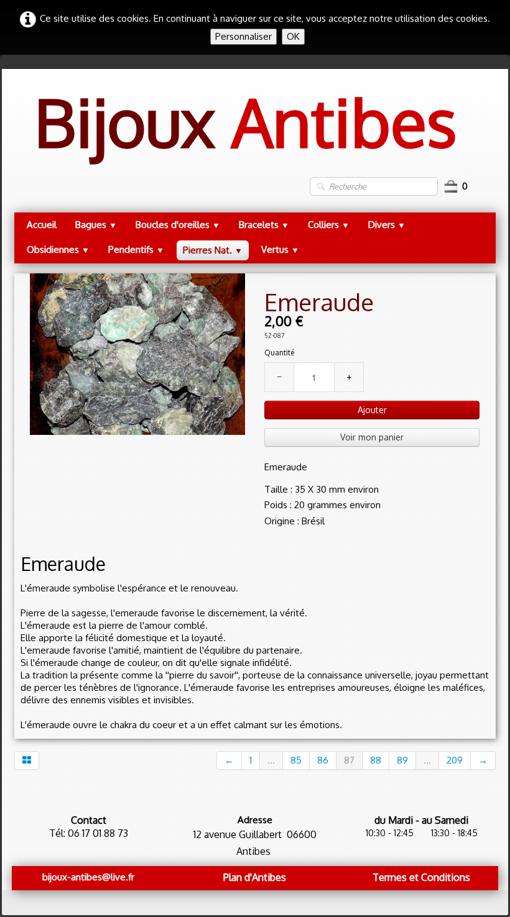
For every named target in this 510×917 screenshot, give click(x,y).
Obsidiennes (58, 249)
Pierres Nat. (213, 250)
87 (349, 760)
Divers (387, 224)
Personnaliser (243, 36)
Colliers (329, 224)
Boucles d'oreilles (178, 224)
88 (375, 760)
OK (293, 36)
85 (296, 760)
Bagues (96, 224)
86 (322, 760)
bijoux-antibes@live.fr (88, 877)
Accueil (42, 224)
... (271, 760)
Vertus (280, 249)
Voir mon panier (372, 437)
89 (402, 760)
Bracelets (264, 224)
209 (455, 760)
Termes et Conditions (421, 877)
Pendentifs (136, 249)
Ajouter (372, 409)
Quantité (279, 352)
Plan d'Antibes (254, 877)
